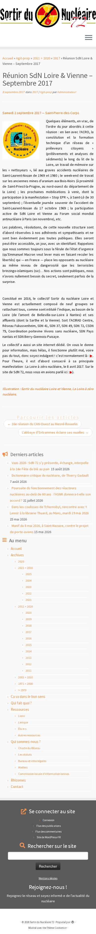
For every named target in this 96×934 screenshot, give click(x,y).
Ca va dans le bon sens (28, 696)
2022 (29, 593)
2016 (29, 638)
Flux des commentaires (48, 831)
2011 (29, 670)
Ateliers (23, 767)
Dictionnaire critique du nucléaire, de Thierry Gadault (50, 475)
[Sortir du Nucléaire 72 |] (48, 15)
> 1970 (22, 690)
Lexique (23, 722)
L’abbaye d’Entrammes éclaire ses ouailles (55, 432)
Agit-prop (23, 58)
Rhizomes (18, 780)
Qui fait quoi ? (21, 703)
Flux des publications (48, 826)
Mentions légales (48, 878)
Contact (17, 786)
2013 (29, 658)
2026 (21, 561)
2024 (29, 580)
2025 (29, 574)
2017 (56, 58)
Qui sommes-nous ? (26, 741)
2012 (29, 664)
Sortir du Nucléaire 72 (42, 922)
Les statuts (25, 754)
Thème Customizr (57, 928)
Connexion (48, 820)
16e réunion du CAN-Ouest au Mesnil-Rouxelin (42, 424)
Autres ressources (29, 735)
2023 (29, 587)
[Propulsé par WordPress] (72, 921)
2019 (29, 619)
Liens (21, 716)
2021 (29, 600)
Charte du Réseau (29, 748)
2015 (29, 645)
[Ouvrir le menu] (88, 38)
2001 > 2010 (25, 677)
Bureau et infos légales (32, 761)
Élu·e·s (22, 729)
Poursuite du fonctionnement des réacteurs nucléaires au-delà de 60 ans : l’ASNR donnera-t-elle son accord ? (50, 494)
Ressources (20, 709)
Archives (17, 555)
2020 (29, 612)
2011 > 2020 (41, 58)
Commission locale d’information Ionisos (43, 774)
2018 (29, 625)
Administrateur (66, 92)
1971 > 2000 (25, 684)
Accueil (7, 58)
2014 (29, 651)
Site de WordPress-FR (49, 837)
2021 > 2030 (25, 568)
